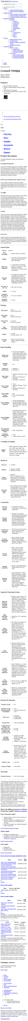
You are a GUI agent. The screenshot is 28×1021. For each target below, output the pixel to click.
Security (15, 34)
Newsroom (6, 987)
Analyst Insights (8, 983)
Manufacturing (16, 28)
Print (14, 35)
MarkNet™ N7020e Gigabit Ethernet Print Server (6, 932)
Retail (14, 29)
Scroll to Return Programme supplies (10, 828)
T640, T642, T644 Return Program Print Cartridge (7, 878)
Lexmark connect (8, 990)
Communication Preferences (11, 993)
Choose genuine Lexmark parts (17, 15)
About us (6, 976)
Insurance (15, 25)
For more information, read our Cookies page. (14, 1015)
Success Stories (7, 979)
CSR (5, 984)
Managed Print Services (16, 39)
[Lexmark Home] (14, 1)
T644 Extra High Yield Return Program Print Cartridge (8, 872)
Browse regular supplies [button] (7, 896)
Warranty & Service (18, 52)
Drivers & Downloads (18, 55)
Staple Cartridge (5, 890)
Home (5, 63)
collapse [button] (3, 882)
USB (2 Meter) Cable (6, 928)
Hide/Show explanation (20, 811)
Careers (5, 978)
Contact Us (6, 994)
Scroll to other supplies (6, 852)
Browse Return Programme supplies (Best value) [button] (13, 856)
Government (16, 22)
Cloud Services (17, 32)
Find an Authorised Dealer (10, 986)
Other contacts (4, 969)
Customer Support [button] (8, 46)
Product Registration (18, 50)
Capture (15, 36)
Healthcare (15, 24)
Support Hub (16, 49)
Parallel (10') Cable (5, 927)
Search (5, 4)
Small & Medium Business (16, 10)
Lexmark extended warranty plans (18, 17)
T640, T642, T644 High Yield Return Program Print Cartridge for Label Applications (8, 864)
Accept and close (5, 1019)
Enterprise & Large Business (17, 11)
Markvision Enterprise (18, 57)
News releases (7, 980)
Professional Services (15, 45)
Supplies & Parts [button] (8, 13)
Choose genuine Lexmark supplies (18, 14)
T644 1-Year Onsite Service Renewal (6, 924)
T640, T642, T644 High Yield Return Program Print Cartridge (8, 875)
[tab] (15, 134)
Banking (15, 21)
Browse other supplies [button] (6, 885)
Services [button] (6, 38)
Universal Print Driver (18, 56)
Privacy (5, 1005)
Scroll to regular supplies (7, 841)
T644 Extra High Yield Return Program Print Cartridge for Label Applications (9, 868)
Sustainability (7, 991)
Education (15, 27)
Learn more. (13, 838)
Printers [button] (5, 8)
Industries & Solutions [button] (9, 18)
